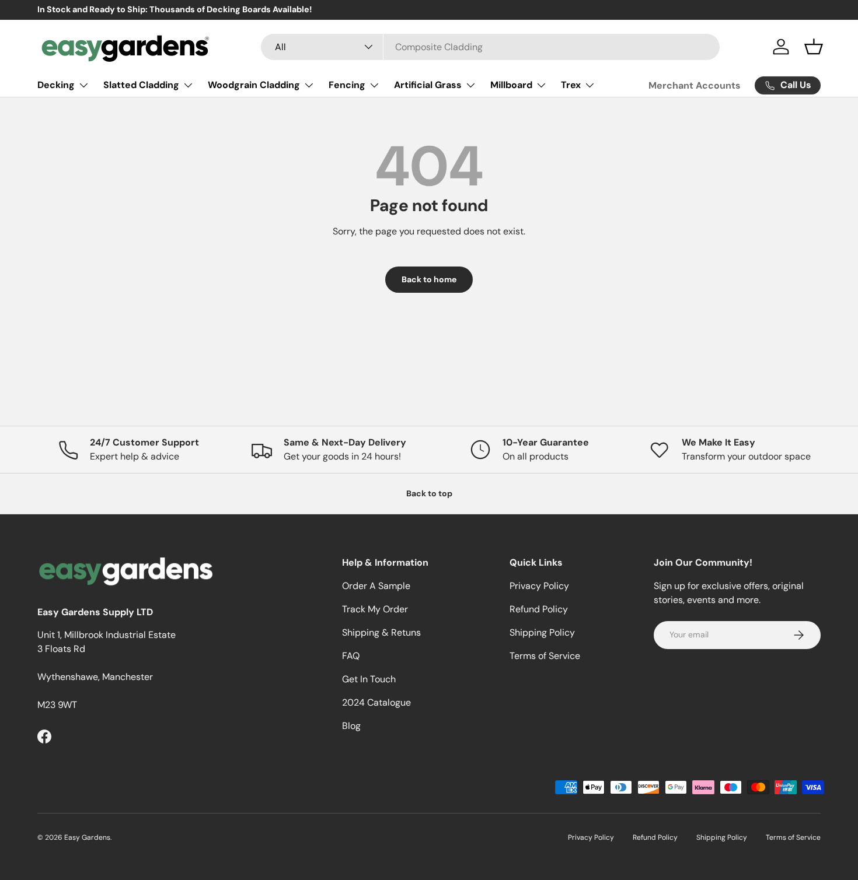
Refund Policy (539, 609)
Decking (56, 85)
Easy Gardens (87, 837)
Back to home (429, 279)
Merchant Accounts (694, 85)
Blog (351, 726)
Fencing (347, 85)
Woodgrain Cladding (254, 85)
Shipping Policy (542, 632)
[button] (813, 46)
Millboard (511, 85)
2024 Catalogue (376, 702)
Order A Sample (376, 586)
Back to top (429, 493)
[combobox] (490, 47)
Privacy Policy (539, 586)
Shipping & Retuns (381, 632)
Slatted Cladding (141, 85)
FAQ (351, 656)
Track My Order (375, 609)
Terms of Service (545, 656)
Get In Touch (369, 679)
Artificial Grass (428, 85)
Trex (571, 85)
